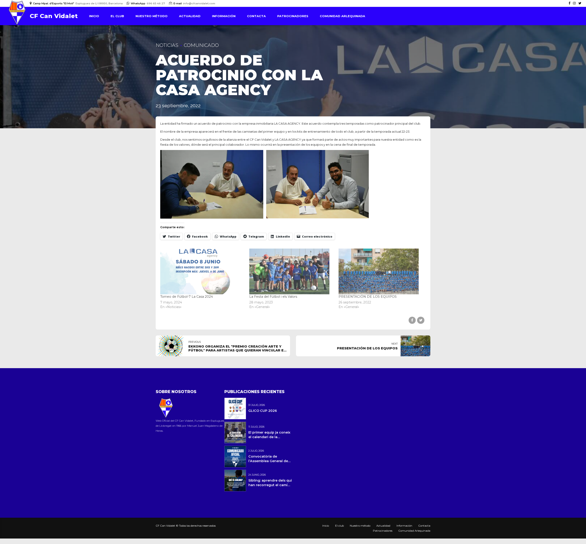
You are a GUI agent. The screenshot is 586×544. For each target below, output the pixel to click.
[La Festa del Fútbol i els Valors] (291, 271)
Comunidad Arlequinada (342, 16)
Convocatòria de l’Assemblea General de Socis (268, 461)
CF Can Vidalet (54, 16)
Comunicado (201, 45)
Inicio (94, 16)
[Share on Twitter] (420, 320)
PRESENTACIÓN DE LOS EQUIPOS (368, 297)
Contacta (256, 16)
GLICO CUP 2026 (262, 411)
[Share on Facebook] (412, 320)
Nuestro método (152, 16)
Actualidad (190, 16)
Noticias (167, 45)
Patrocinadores (292, 16)
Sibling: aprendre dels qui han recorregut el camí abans (270, 485)
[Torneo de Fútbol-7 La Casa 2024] (202, 271)
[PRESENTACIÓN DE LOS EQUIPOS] (381, 271)
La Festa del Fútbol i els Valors (273, 297)
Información (224, 16)
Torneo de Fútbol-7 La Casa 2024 (186, 297)
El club (117, 16)
